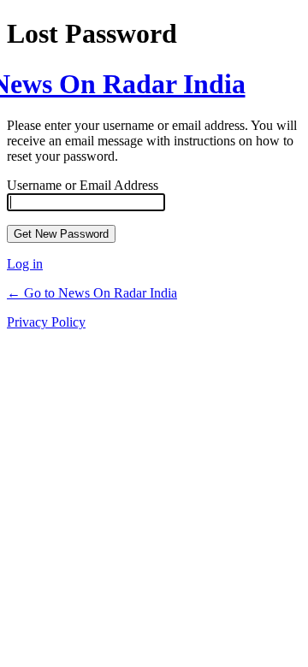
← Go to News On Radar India (92, 293)
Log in (25, 264)
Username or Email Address (82, 185)
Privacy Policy (46, 322)
